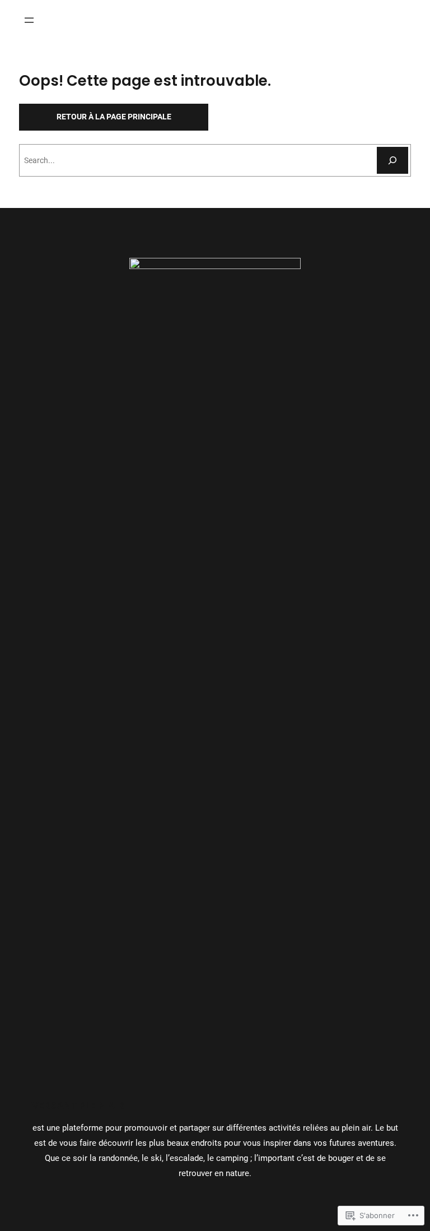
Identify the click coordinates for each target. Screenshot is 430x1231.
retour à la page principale (114, 116)
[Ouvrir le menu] (29, 20)
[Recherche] (392, 160)
